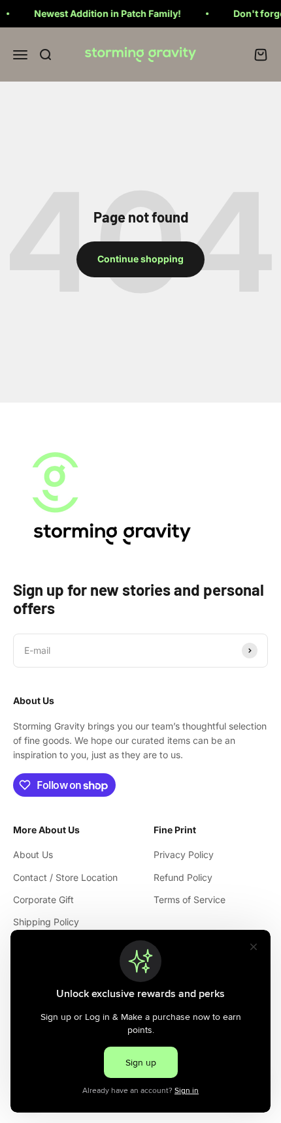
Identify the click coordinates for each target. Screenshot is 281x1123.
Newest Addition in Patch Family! (102, 13)
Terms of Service (189, 899)
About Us (33, 854)
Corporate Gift (43, 899)
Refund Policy (183, 877)
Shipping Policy (46, 921)
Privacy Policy (184, 854)
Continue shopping (140, 258)
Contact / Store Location (65, 877)
